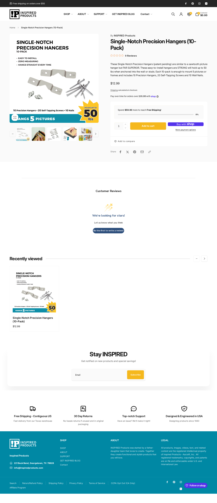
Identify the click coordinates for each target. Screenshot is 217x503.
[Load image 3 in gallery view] (54, 134)
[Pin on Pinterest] (134, 151)
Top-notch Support (133, 416)
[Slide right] (95, 134)
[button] (67, 14)
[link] (27, 3)
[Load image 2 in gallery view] (38, 134)
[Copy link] (149, 151)
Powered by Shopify (200, 498)
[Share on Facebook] (120, 151)
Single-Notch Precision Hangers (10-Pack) (33, 319)
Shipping (114, 90)
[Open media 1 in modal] (54, 78)
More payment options (186, 130)
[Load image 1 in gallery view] (23, 134)
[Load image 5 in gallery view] (85, 134)
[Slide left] (13, 134)
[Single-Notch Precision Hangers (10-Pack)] (34, 307)
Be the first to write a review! (108, 230)
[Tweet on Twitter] (127, 151)
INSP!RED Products (122, 35)
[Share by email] (142, 152)
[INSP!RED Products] (23, 447)
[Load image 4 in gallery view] (70, 134)
